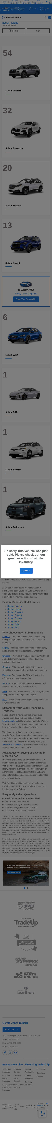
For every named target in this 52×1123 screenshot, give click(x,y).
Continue (26, 571)
